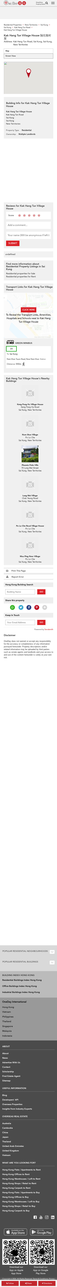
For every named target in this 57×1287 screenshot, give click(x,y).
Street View (10, 56)
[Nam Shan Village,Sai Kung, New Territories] (30, 423)
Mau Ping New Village (30, 556)
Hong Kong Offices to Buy (15, 1197)
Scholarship (8, 1071)
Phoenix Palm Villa (30, 465)
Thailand (6, 1021)
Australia (6, 1123)
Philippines (8, 1016)
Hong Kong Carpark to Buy (15, 1210)
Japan (5, 1137)
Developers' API (10, 1099)
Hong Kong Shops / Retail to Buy (18, 1206)
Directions (47, 1283)
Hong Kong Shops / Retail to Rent (19, 1183)
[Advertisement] (28, 170)
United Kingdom (10, 1150)
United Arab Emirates (13, 1146)
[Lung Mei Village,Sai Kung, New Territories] (30, 484)
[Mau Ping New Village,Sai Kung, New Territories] (30, 545)
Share (29, 1283)
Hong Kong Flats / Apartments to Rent (21, 1169)
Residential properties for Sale (20, 273)
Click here (28, 309)
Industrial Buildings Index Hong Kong (21, 992)
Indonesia (7, 1035)
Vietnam (6, 1011)
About (5, 1053)
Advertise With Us (11, 1062)
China (5, 1132)
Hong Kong (8, 1007)
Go (41, 591)
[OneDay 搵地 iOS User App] (15, 1232)
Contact (6, 1067)
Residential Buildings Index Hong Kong (22, 980)
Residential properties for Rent (21, 276)
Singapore (7, 1026)
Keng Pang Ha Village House (30, 404)
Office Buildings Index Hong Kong (19, 986)
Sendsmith (49, 629)
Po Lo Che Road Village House (30, 526)
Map (7, 51)
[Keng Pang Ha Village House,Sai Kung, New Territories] (30, 393)
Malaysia (7, 1030)
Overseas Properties (12, 1104)
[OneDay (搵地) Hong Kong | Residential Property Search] (15, 2)
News (5, 1058)
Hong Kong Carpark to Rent (16, 1188)
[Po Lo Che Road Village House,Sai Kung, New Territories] (30, 514)
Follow (11, 1283)
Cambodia (7, 1128)
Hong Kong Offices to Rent (15, 1174)
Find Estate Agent (11, 1076)
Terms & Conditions (40, 1279)
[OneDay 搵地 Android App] (41, 1232)
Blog (4, 1095)
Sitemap (6, 1080)
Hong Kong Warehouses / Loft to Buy (20, 1201)
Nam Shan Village (30, 434)
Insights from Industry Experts (17, 1108)
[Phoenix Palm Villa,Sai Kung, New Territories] (30, 454)
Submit (12, 243)
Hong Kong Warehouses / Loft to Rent (21, 1178)
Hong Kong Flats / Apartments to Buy (21, 1192)
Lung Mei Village (30, 495)
